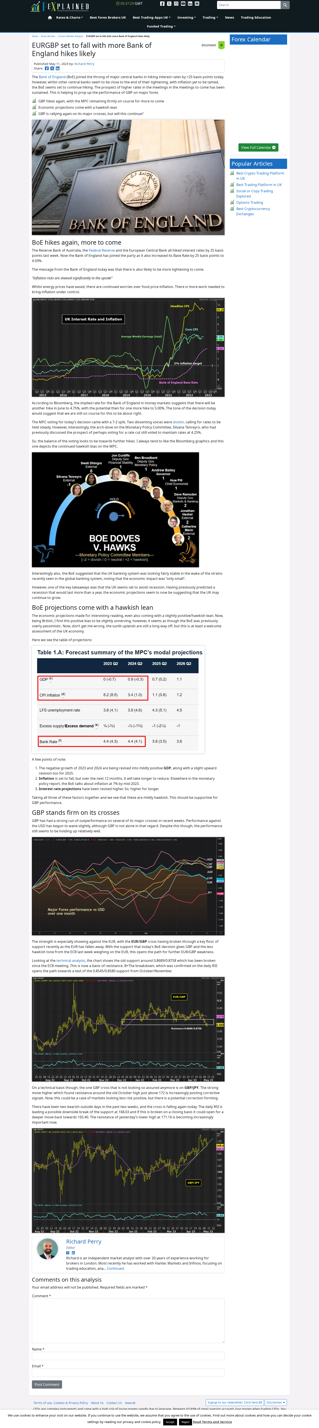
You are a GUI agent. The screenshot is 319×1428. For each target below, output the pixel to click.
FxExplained (59, 6)
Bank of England (52, 76)
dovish (178, 422)
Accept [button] (170, 1422)
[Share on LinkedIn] (57, 68)
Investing (185, 17)
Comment (41, 1296)
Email (38, 1366)
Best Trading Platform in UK (259, 184)
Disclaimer (275, 1402)
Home (48, 17)
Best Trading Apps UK (150, 17)
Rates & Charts (68, 17)
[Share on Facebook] (47, 68)
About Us (97, 1403)
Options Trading (249, 202)
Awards (130, 1403)
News (229, 17)
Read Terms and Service (212, 1422)
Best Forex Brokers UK (108, 17)
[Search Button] (285, 5)
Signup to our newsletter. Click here (233, 1402)
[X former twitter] (169, 3)
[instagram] (176, 3)
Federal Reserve (102, 250)
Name (38, 1349)
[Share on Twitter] (52, 68)
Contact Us (114, 1403)
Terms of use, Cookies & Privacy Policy (60, 1403)
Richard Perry (84, 64)
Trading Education (256, 17)
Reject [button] (185, 1422)
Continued (115, 1268)
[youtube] (183, 3)
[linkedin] (190, 3)
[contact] (197, 3)
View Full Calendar (256, 147)
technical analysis (70, 960)
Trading (209, 17)
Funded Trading (160, 26)
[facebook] (162, 3)
